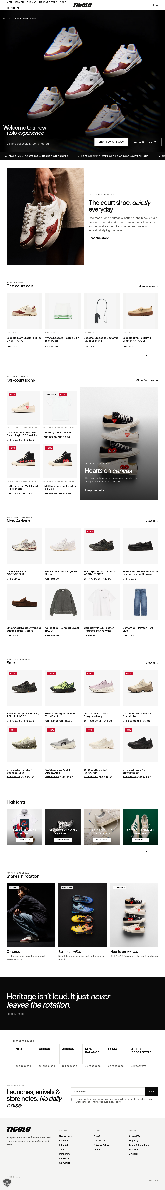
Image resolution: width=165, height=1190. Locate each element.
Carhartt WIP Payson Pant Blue (138, 629)
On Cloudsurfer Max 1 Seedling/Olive (19, 771)
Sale (61, 1149)
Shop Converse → (147, 380)
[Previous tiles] (146, 851)
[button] (7, 1183)
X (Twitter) (64, 1162)
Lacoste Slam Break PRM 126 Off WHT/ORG (24, 339)
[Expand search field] (152, 5)
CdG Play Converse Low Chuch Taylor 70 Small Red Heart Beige (23, 434)
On (13, 951)
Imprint (97, 1149)
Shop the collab (95, 490)
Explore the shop (146, 141)
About (97, 1136)
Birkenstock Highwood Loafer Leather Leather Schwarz (140, 573)
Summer (69, 951)
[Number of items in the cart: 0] (156, 5)
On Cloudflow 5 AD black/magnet (134, 771)
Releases (64, 1140)
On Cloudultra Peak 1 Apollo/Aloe (57, 771)
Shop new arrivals (111, 141)
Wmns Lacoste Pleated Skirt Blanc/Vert (62, 339)
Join (151, 1091)
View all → (152, 520)
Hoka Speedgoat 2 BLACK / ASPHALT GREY (100, 573)
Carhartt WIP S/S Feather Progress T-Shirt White (99, 629)
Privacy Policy (113, 1102)
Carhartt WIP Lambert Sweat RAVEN (62, 629)
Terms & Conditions (139, 1145)
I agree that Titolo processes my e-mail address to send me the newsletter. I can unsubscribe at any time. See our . (114, 1100)
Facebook (64, 1158)
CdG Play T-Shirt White (57, 432)
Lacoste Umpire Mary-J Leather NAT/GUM (137, 339)
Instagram (64, 1153)
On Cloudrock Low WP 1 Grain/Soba (137, 715)
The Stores (99, 1140)
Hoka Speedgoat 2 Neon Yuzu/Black (60, 715)
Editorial (63, 1145)
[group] (82, 321)
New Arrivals (66, 1136)
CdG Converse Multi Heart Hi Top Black (22, 487)
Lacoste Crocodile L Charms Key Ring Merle (101, 339)
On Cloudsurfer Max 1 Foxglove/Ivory (96, 715)
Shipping (133, 1140)
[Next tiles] (154, 851)
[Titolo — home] (19, 1129)
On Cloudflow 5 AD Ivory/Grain (95, 771)
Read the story (99, 238)
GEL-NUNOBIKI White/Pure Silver (61, 573)
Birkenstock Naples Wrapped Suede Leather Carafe (24, 629)
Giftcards (134, 1153)
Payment (133, 1149)
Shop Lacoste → (148, 285)
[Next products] (154, 355)
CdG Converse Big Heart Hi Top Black (59, 487)
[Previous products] (146, 355)
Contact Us (134, 1136)
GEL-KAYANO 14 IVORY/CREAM (16, 573)
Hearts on (124, 951)
